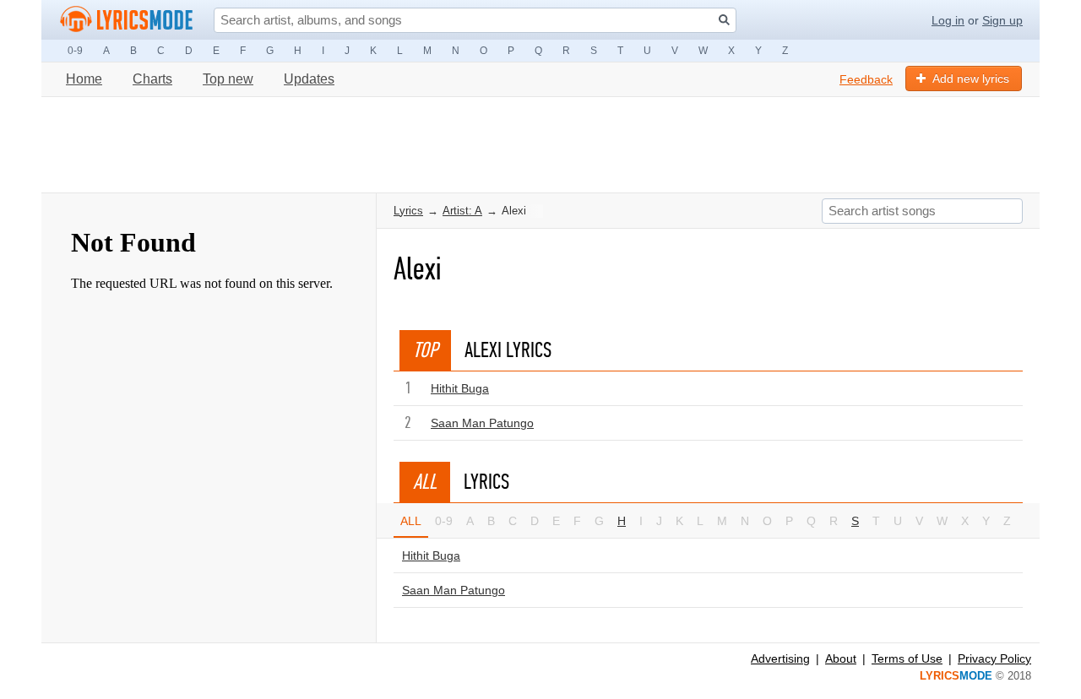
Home (84, 79)
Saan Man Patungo (482, 423)
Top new (228, 79)
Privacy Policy (994, 658)
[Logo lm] (126, 19)
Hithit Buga (460, 388)
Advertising (780, 658)
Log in (948, 20)
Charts (152, 79)
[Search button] (724, 20)
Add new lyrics (970, 78)
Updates (309, 79)
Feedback (866, 79)
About (840, 658)
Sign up (1002, 20)
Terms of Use (907, 658)
